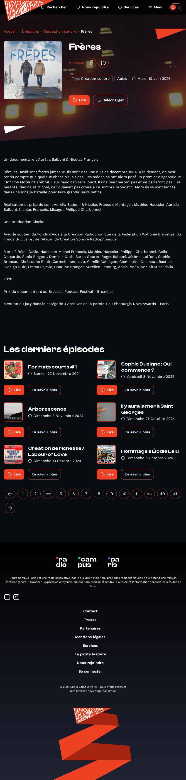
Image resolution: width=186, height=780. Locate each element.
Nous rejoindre (95, 7)
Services (131, 7)
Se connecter (90, 671)
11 (137, 493)
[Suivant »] (10, 508)
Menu (159, 7)
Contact (90, 611)
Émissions (30, 31)
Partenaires (90, 628)
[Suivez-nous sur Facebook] (7, 597)
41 (175, 493)
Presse (90, 620)
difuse (112, 691)
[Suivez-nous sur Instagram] (16, 597)
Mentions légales (90, 637)
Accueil (10, 31)
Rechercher (56, 7)
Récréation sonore (60, 31)
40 (162, 493)
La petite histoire (90, 654)
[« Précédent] (10, 494)
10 (124, 493)
